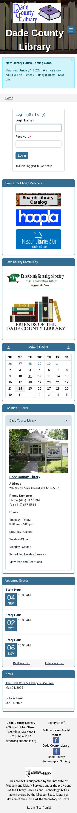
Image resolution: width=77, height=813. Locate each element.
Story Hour (13, 590)
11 (30, 376)
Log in (22, 155)
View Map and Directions (25, 562)
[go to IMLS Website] (38, 772)
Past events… (21, 663)
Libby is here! (14, 698)
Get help (46, 166)
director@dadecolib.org (20, 741)
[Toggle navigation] (71, 30)
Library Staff (56, 723)
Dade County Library (22, 420)
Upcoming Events (16, 580)
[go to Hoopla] (38, 217)
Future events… (54, 663)
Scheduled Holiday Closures (27, 554)
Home (9, 98)
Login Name (24, 120)
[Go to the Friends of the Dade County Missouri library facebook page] (36, 313)
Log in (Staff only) (39, 807)
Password (23, 136)
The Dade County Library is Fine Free (29, 683)
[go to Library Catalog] (38, 199)
